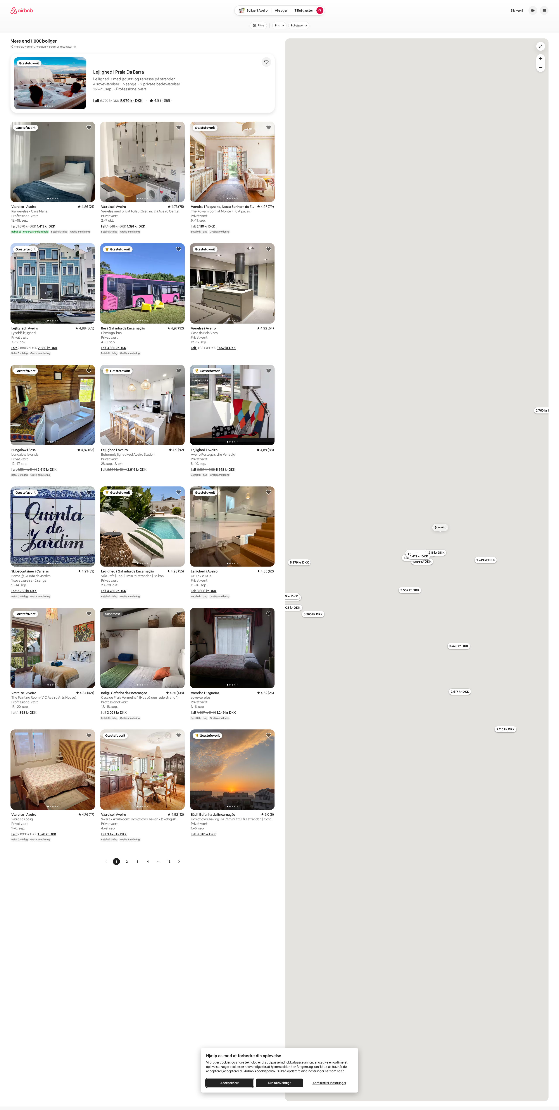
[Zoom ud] (540, 67)
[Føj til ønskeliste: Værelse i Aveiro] (88, 127)
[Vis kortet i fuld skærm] (540, 46)
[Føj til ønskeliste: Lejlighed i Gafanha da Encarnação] (178, 492)
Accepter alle (229, 1083)
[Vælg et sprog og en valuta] (532, 10)
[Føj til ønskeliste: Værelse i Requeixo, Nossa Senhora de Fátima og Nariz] (268, 127)
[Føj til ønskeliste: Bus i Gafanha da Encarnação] (178, 248)
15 (168, 862)
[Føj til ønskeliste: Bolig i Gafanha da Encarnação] (178, 613)
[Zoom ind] (540, 58)
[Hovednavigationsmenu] (544, 10)
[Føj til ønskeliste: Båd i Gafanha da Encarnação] (268, 735)
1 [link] (116, 862)
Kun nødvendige (279, 1083)
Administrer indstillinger (329, 1083)
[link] (106, 861)
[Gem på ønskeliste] (266, 62)
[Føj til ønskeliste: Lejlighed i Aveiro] (88, 248)
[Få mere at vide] (74, 46)
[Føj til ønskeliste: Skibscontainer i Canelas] (88, 492)
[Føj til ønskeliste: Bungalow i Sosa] (88, 370)
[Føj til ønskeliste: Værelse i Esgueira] (268, 613)
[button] (96, 100)
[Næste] (179, 861)
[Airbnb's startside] (21, 10)
